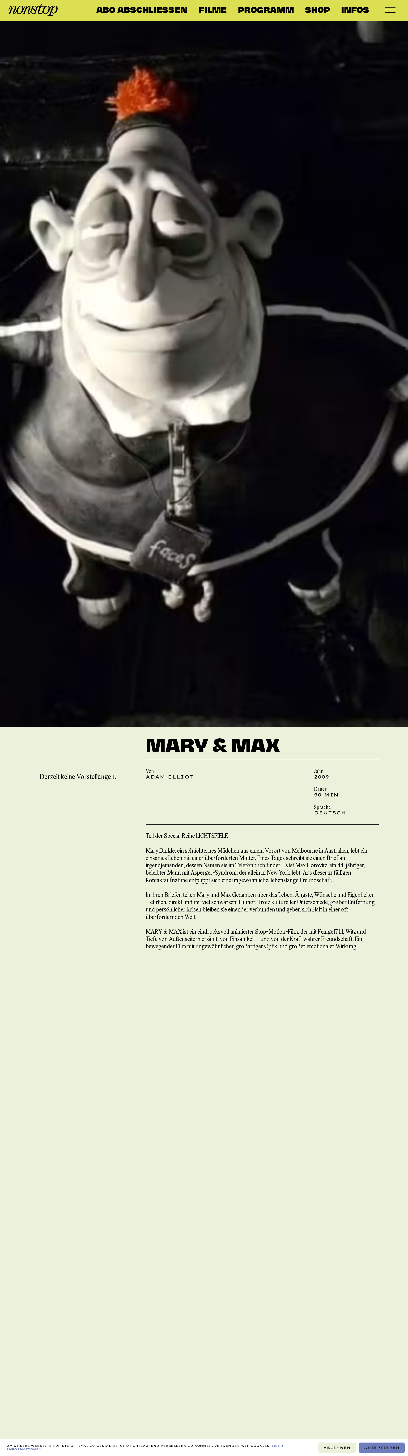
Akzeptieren (382, 1447)
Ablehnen (336, 1447)
